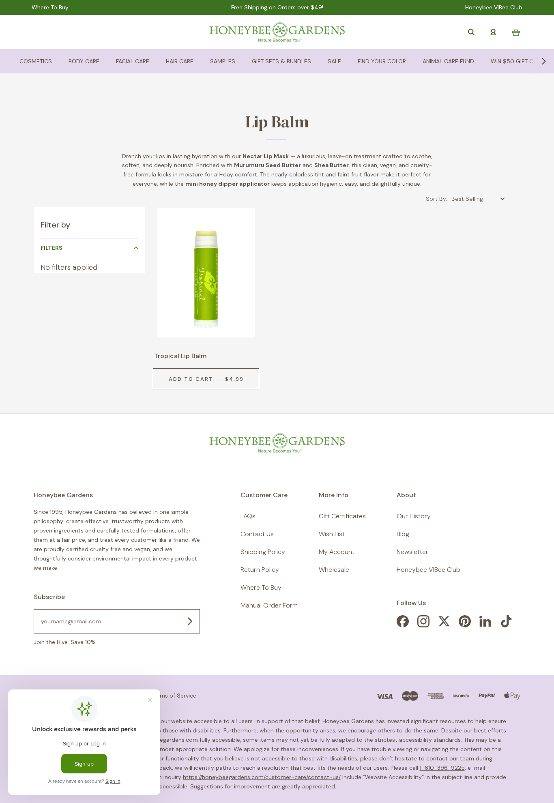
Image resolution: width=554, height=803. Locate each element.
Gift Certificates (342, 516)
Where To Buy (50, 7)
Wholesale (334, 569)
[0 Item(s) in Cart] (516, 32)
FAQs (248, 516)
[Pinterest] (465, 625)
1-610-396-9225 (442, 767)
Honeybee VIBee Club (493, 7)
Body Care (84, 61)
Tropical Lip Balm (180, 356)
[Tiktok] (506, 625)
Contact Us (257, 534)
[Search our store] (471, 32)
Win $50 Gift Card (517, 61)
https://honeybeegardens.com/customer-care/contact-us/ (262, 777)
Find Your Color (382, 61)
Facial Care (132, 61)
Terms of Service (174, 695)
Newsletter (412, 552)
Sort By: (436, 198)
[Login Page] (493, 32)
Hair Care (179, 61)
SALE (334, 61)
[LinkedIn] (485, 625)
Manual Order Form (269, 605)
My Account (336, 552)
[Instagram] (423, 625)
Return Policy (259, 569)
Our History (414, 516)
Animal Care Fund (448, 61)
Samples (222, 61)
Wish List (332, 534)
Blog (403, 534)
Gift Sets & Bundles (281, 61)
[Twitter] (444, 625)
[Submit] (190, 621)
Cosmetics (35, 61)
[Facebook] (403, 625)
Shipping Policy (262, 552)
